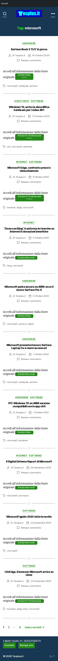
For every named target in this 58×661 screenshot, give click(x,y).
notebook (23, 85)
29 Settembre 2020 (41, 467)
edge (19, 207)
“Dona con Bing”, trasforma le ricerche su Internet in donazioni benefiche (29, 230)
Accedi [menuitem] (4, 3)
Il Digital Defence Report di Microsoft (29, 461)
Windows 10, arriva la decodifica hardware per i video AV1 (29, 108)
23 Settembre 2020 (40, 522)
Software (37, 101)
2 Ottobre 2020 (41, 296)
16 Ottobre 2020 (40, 55)
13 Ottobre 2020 (40, 116)
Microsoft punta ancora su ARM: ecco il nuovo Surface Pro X (29, 288)
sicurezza (23, 495)
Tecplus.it (20, 55)
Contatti (9, 645)
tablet (31, 324)
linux (25, 608)
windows (27, 146)
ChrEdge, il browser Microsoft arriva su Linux (29, 573)
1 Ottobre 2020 (41, 354)
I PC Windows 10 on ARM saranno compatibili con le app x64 (29, 405)
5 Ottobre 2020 (41, 237)
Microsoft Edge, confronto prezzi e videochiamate (29, 169)
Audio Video (21, 101)
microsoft (12, 85)
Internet (22, 162)
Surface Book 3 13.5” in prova (29, 49)
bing (9, 265)
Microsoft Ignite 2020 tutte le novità (28, 516)
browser (11, 207)
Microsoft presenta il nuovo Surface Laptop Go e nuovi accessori (29, 346)
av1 (9, 146)
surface (33, 85)
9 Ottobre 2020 (41, 177)
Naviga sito (26, 645)
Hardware (29, 43)
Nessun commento (31, 60)
